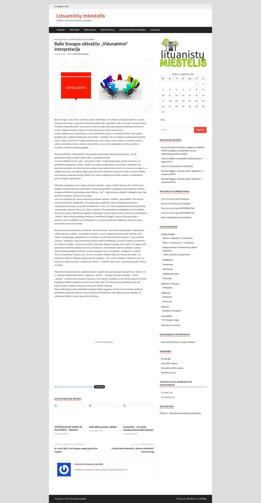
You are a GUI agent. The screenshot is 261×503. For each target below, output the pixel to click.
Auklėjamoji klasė (170, 274)
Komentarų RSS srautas (172, 368)
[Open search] (205, 30)
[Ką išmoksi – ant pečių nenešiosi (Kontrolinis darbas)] (138, 415)
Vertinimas (167, 269)
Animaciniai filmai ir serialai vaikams (178, 342)
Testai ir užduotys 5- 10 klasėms (177, 238)
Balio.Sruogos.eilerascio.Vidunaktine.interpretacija (73, 387)
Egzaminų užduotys (170, 284)
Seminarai (167, 297)
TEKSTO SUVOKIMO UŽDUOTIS (177, 166)
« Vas (162, 120)
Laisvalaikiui (167, 316)
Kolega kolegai (61, 39)
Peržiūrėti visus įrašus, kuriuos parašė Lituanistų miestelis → (101, 470)
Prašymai (74, 30)
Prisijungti (90, 30)
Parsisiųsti (99, 387)
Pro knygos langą (170, 320)
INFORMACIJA (187, 208)
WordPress (191, 499)
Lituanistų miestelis (80, 15)
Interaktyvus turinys (170, 325)
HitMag (203, 499)
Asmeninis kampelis (171, 311)
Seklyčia (165, 307)
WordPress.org (168, 373)
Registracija (108, 30)
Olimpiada (167, 288)
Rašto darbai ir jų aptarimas (81, 39)
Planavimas (167, 264)
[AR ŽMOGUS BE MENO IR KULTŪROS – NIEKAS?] (69, 415)
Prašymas (184, 199)
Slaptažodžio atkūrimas (132, 30)
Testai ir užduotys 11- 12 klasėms (178, 243)
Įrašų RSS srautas (169, 363)
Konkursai (167, 301)
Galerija (155, 30)
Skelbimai (165, 293)
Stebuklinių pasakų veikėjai (103, 427)
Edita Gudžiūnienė (169, 217)
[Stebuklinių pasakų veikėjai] (104, 415)
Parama (61, 30)
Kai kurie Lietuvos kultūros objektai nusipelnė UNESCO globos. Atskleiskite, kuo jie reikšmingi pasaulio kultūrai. (182, 150)
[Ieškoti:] (183, 130)
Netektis (187, 204)
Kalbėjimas (167, 260)
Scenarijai (167, 278)
